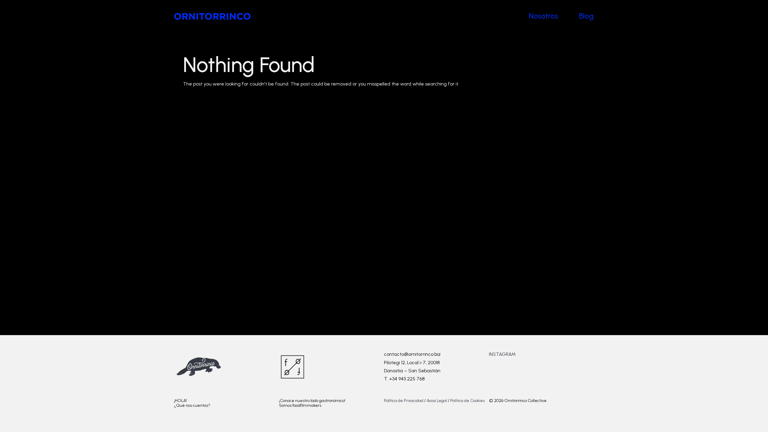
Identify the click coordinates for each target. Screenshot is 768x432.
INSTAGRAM (502, 354)
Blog (586, 15)
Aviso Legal (437, 400)
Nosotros (543, 15)
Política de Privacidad (404, 400)
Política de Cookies (467, 400)
